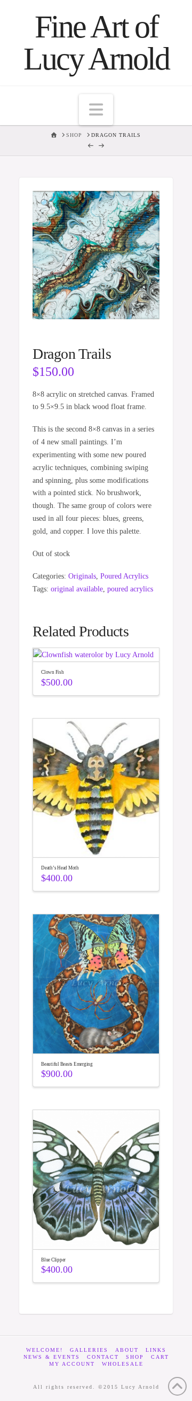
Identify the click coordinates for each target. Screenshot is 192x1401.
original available (77, 589)
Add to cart (101, 840)
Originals (82, 576)
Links (156, 1350)
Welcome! (44, 1350)
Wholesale (122, 1364)
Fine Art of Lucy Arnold (96, 43)
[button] (96, 109)
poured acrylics (130, 589)
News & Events (51, 1357)
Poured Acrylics (124, 576)
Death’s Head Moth (60, 868)
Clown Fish (52, 672)
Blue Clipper (53, 1260)
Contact (103, 1357)
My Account (72, 1364)
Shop (135, 1357)
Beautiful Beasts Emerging (67, 1064)
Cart (160, 1357)
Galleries (89, 1350)
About (127, 1350)
